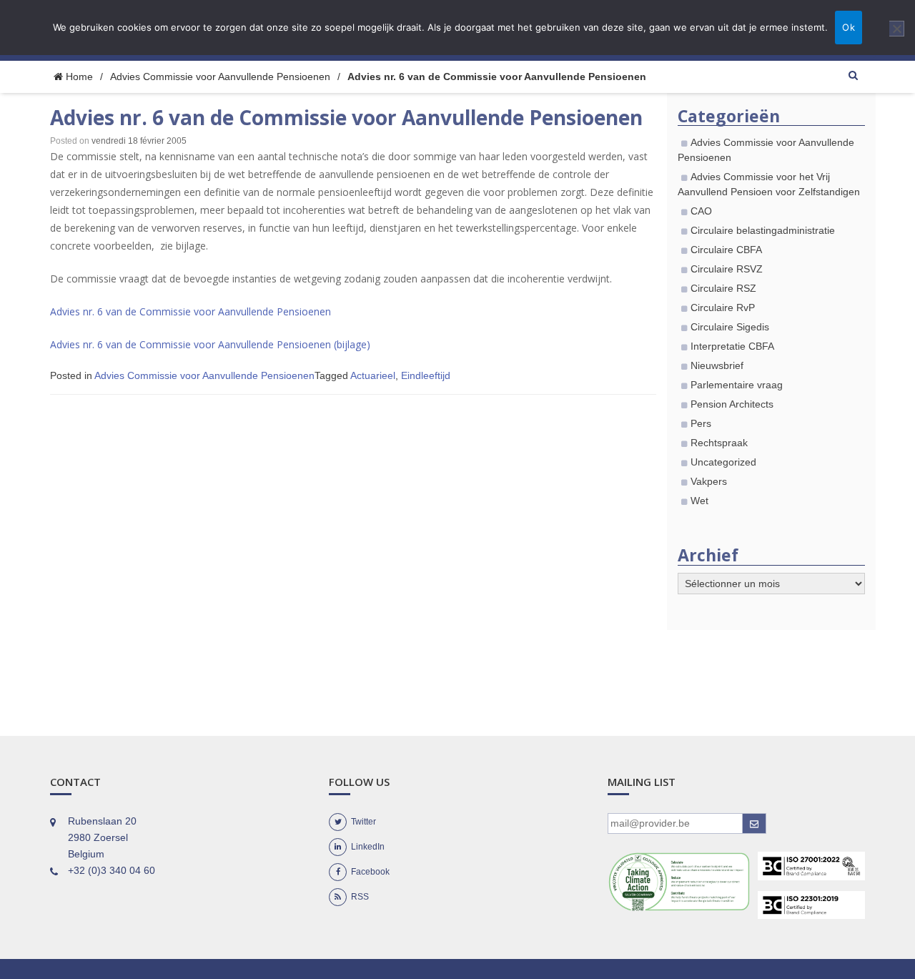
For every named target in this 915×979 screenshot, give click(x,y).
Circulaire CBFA (726, 249)
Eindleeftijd (425, 375)
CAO (701, 211)
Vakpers (709, 481)
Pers (701, 423)
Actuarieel (372, 375)
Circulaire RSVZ (727, 269)
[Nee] (896, 28)
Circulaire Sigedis (730, 327)
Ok (848, 27)
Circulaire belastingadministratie (763, 230)
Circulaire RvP (723, 307)
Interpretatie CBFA (732, 346)
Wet (699, 500)
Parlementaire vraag (737, 384)
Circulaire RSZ (723, 288)
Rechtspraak (719, 442)
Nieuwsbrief (717, 365)
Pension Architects (732, 404)
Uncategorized (723, 462)
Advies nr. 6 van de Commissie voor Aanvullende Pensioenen (190, 311)
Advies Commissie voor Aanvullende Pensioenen (220, 76)
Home (78, 76)
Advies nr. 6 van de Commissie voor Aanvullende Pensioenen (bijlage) (210, 344)
